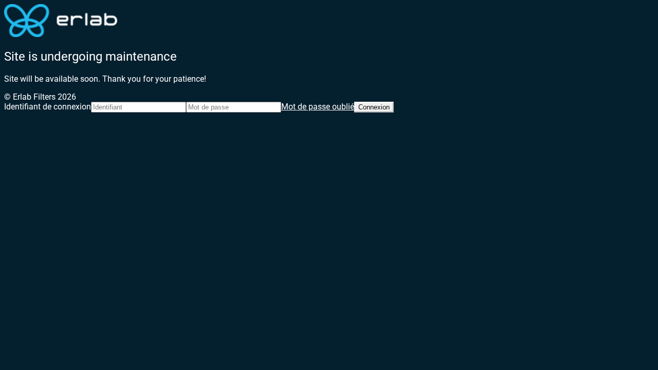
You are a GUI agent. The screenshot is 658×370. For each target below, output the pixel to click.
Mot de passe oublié (317, 107)
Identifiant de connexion (47, 107)
